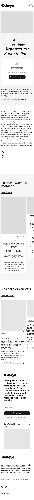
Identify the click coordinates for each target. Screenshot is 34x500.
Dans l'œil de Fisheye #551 (13, 424)
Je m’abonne (17, 413)
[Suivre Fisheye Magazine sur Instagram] (6, 487)
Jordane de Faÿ (19, 363)
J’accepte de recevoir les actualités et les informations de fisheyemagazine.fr (15, 418)
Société (4, 334)
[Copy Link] (17, 157)
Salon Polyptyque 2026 (13, 245)
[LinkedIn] (17, 154)
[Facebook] (17, 152)
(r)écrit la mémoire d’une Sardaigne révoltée (12, 343)
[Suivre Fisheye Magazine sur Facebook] (2, 487)
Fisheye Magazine (22, 99)
